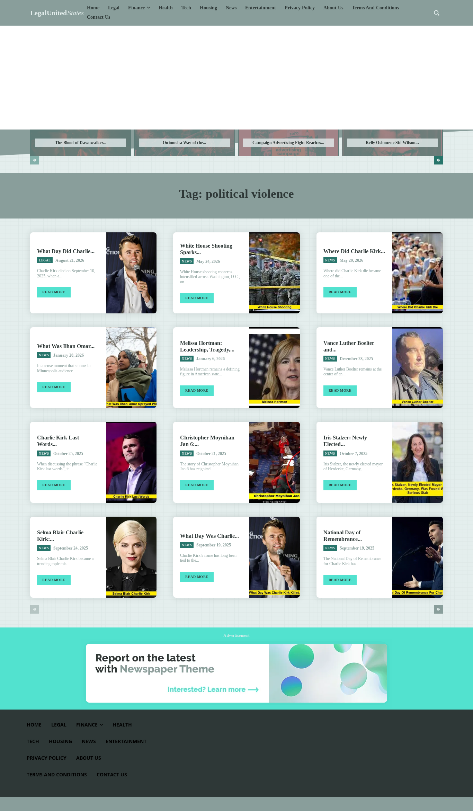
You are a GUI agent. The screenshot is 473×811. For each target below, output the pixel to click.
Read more (53, 292)
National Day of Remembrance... (342, 535)
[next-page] (438, 160)
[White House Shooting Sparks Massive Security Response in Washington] (274, 272)
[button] (436, 13)
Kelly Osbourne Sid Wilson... (392, 142)
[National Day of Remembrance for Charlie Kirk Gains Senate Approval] (417, 557)
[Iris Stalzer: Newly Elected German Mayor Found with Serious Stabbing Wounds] (417, 462)
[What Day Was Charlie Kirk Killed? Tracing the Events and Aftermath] (274, 557)
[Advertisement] (236, 77)
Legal (45, 260)
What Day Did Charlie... (66, 251)
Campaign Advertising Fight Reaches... (288, 142)
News (187, 261)
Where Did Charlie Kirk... (354, 251)
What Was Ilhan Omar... (66, 346)
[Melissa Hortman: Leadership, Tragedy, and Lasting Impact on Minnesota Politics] (274, 367)
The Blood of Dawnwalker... (80, 142)
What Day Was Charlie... (209, 536)
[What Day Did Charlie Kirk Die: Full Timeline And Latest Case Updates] (131, 272)
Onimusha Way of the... (184, 142)
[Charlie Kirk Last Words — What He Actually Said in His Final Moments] (131, 462)
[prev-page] (34, 160)
